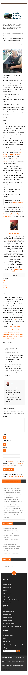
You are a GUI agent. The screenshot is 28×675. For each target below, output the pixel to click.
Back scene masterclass (11, 553)
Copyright (7, 597)
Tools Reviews (8, 636)
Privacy (6, 591)
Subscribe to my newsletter (13, 626)
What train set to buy (11, 531)
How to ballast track (10, 544)
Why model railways (10, 528)
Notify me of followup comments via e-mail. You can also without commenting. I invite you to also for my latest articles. (13, 460)
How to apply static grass (12, 546)
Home (4, 33)
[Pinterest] (14, 275)
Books (6, 639)
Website (5, 447)
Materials (7, 642)
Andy (12, 383)
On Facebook (8, 614)
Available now (8, 567)
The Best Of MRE (9, 623)
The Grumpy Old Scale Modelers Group (12, 154)
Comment (5, 416)
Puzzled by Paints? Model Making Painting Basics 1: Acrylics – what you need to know (13, 336)
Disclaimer (7, 594)
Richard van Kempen (17, 202)
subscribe (10, 461)
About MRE (7, 584)
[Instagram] (12, 275)
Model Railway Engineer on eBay (14, 645)
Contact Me (8, 588)
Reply (17, 352)
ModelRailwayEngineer (9, 657)
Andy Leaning (9, 44)
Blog (9, 33)
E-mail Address (7, 440)
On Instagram (8, 617)
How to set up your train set (13, 533)
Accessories (9, 293)
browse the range (14, 326)
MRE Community (9, 611)
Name (5, 434)
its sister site (11, 240)
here (15, 319)
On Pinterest (8, 620)
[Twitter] (16, 275)
